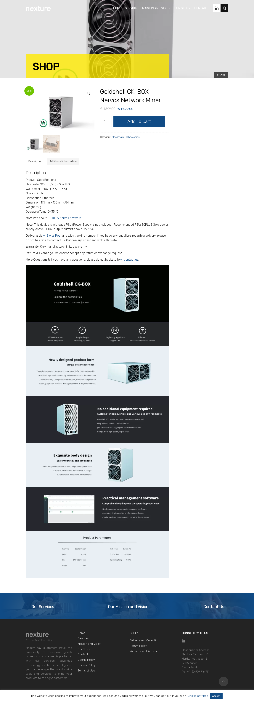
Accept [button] (216, 696)
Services (83, 638)
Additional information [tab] (63, 161)
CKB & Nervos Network (66, 218)
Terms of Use (86, 670)
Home (81, 633)
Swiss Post (54, 235)
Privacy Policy (86, 665)
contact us (131, 259)
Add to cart (139, 121)
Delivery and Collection (144, 640)
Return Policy (138, 645)
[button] (88, 93)
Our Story (84, 649)
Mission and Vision (89, 643)
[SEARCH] (224, 8)
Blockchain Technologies (126, 137)
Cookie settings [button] (198, 696)
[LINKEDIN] (217, 8)
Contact (83, 654)
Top (223, 681)
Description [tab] (35, 161)
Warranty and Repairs (143, 651)
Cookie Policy (86, 659)
